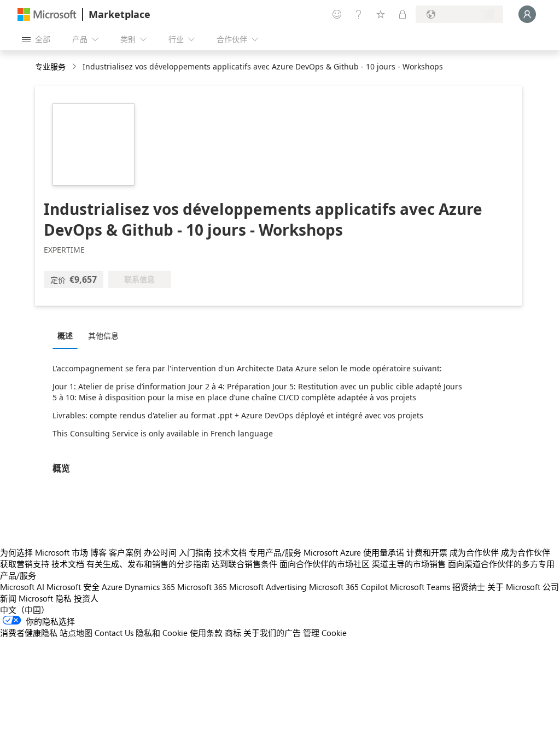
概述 (65, 335)
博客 (98, 552)
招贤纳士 (468, 586)
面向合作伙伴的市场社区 (324, 563)
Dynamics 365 (150, 586)
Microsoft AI (22, 586)
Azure (112, 586)
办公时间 (160, 552)
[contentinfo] (75, 67)
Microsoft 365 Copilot (348, 586)
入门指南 (195, 552)
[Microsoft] (47, 14)
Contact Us (114, 632)
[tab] (67, 335)
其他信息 (103, 335)
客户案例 (125, 552)
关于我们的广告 (272, 632)
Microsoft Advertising (268, 586)
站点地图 (76, 632)
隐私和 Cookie (162, 632)
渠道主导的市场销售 (409, 563)
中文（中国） (24, 609)
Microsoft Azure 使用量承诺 (354, 552)
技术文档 (230, 552)
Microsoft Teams (420, 586)
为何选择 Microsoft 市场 (44, 552)
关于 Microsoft (513, 586)
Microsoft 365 (202, 586)
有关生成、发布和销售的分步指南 (147, 563)
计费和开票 (426, 552)
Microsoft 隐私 (45, 598)
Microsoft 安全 (73, 586)
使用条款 (206, 632)
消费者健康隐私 (28, 632)
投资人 (86, 598)
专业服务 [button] (50, 66)
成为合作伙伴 (474, 552)
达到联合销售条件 (244, 563)
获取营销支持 (24, 563)
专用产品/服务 (275, 552)
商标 (233, 632)
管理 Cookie (325, 632)
